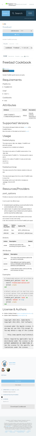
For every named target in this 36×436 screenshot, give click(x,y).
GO (30, 13)
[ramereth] (3, 370)
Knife (17, 43)
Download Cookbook (18, 406)
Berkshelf (12, 43)
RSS (5, 24)
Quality (25, 56)
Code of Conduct (9, 431)
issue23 (27, 131)
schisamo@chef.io (22, 315)
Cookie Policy (12, 432)
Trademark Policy (20, 432)
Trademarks (8, 426)
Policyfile (5, 43)
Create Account (21, 4)
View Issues (18, 384)
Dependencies (11, 56)
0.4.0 (17, 31)
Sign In (31, 4)
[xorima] (8, 370)
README (5, 56)
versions (26, 127)
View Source (18, 381)
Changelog (17, 56)
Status (27, 432)
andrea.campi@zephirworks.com (25, 313)
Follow (19, 34)
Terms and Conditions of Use (19, 431)
